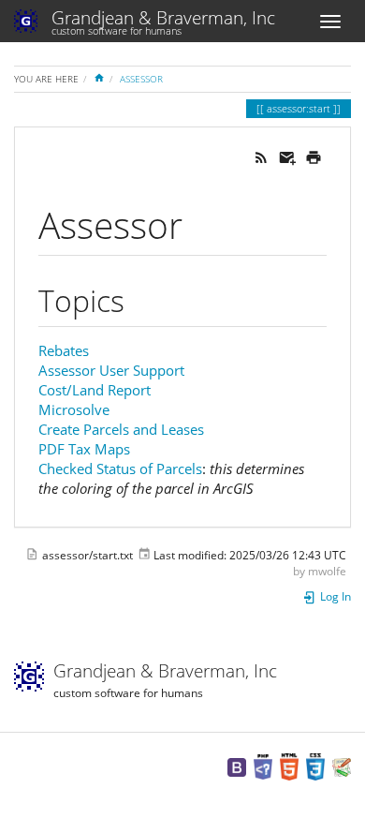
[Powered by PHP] (263, 766)
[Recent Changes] (261, 155)
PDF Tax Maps (84, 448)
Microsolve (74, 409)
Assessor (141, 78)
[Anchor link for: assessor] (200, 222)
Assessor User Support (111, 370)
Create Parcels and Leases (121, 429)
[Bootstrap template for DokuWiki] (236, 766)
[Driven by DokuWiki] (341, 766)
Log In (334, 596)
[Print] (313, 155)
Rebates (63, 350)
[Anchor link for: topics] (139, 299)
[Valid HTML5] (289, 766)
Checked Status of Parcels (120, 468)
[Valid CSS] (315, 766)
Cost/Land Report (94, 389)
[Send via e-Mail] (287, 155)
